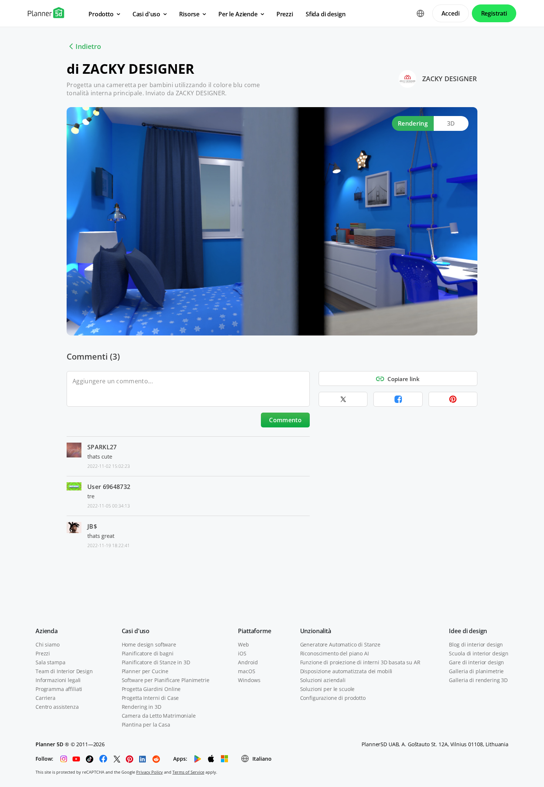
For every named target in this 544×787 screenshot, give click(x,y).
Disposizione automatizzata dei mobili (346, 671)
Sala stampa (50, 662)
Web (243, 644)
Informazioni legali (58, 680)
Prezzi (43, 653)
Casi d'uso (136, 631)
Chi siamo (48, 644)
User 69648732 (108, 487)
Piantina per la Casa (146, 724)
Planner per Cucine (145, 671)
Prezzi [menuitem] (284, 14)
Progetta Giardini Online (151, 688)
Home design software (149, 644)
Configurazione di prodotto (333, 697)
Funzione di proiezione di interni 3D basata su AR (360, 662)
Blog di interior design (476, 644)
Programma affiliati (59, 688)
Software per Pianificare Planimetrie (165, 680)
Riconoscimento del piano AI (334, 653)
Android (248, 662)
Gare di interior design (476, 662)
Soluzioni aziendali (323, 680)
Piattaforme (254, 631)
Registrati (494, 13)
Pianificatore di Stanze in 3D (156, 662)
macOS (246, 671)
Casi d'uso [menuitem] (146, 14)
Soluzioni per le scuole (327, 688)
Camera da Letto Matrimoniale (159, 715)
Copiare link (403, 379)
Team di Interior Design (64, 671)
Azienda (47, 631)
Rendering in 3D (141, 706)
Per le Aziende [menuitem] (238, 14)
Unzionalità (315, 631)
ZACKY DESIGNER (449, 78)
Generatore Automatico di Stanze (340, 644)
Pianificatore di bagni (148, 653)
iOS (242, 653)
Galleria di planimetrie (476, 671)
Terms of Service (188, 772)
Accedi (450, 13)
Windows (249, 680)
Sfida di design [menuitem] (326, 14)
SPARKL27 (102, 447)
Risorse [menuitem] (189, 14)
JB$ (92, 526)
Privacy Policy (149, 772)
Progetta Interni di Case (150, 697)
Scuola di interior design (478, 653)
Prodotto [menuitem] (101, 14)
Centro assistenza (57, 706)
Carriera (46, 697)
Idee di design (468, 631)
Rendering (413, 123)
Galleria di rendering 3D (478, 680)
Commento (285, 420)
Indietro (88, 46)
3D (451, 123)
